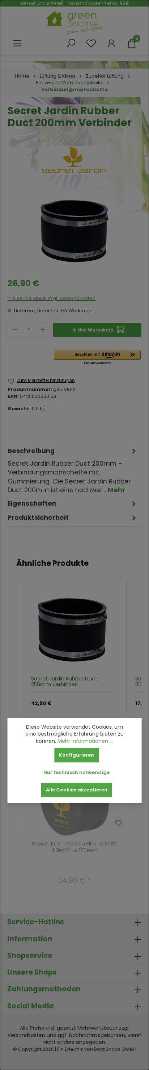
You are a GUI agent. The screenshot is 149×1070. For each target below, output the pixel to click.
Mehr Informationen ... (85, 741)
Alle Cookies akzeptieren (76, 789)
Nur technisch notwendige (76, 772)
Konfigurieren (76, 755)
